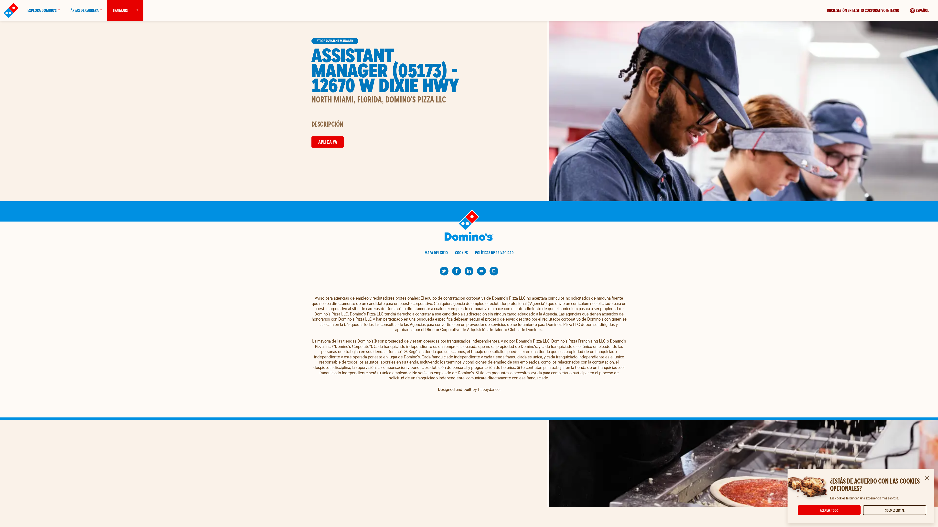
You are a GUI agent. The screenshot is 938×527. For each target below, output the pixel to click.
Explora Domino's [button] (42, 10)
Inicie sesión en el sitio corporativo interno (863, 10)
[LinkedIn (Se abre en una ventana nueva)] (469, 271)
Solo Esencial (894, 510)
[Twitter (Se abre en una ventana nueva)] (444, 271)
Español (922, 10)
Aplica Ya (327, 142)
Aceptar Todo (829, 510)
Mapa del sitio (436, 252)
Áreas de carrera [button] (85, 10)
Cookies (461, 252)
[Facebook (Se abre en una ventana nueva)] (456, 271)
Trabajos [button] (120, 10)
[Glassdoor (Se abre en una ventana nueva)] (494, 271)
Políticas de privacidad (494, 252)
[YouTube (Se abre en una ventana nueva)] (481, 271)
